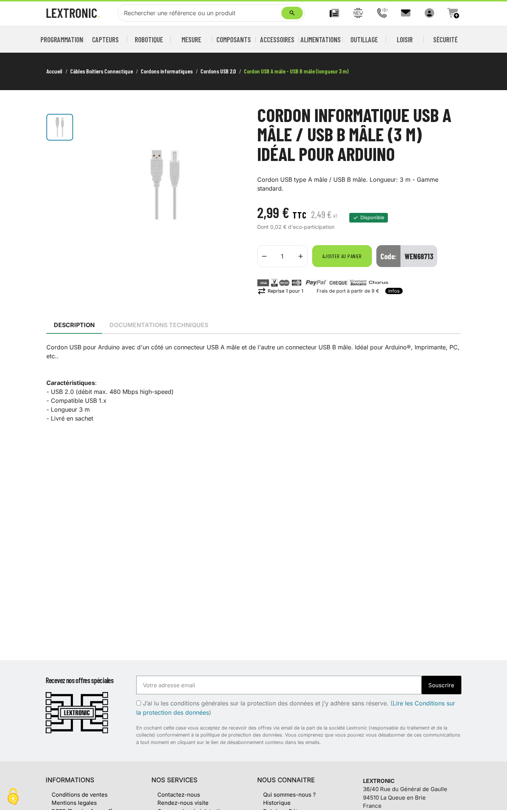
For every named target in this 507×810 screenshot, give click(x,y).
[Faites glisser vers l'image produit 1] (59, 127)
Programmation (62, 39)
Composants (234, 39)
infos (394, 291)
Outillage (364, 39)
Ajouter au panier (342, 256)
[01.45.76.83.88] (381, 13)
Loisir (405, 39)
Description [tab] (74, 325)
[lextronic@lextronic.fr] (405, 13)
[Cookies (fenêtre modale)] (13, 797)
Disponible (372, 217)
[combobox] (201, 13)
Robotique (149, 39)
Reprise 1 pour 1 (280, 291)
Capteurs (105, 39)
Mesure (191, 39)
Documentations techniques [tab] (158, 325)
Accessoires (277, 39)
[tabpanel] (253, 383)
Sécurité (445, 39)
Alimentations (320, 39)
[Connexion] (429, 13)
